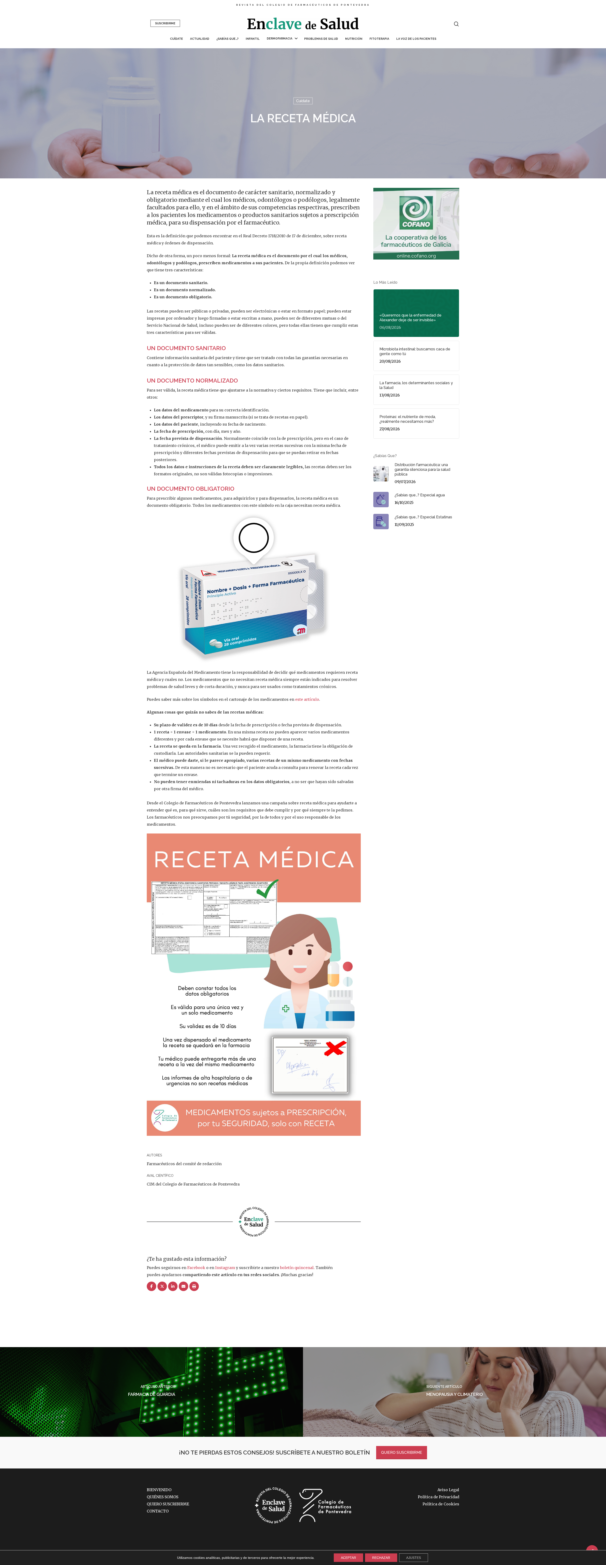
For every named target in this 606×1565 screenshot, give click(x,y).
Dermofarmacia (279, 38)
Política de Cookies (441, 1504)
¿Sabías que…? (227, 38)
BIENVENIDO (159, 1489)
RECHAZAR (381, 1558)
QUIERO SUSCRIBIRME (401, 1452)
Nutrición (353, 38)
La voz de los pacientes (416, 38)
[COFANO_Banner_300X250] (416, 261)
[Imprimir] (194, 1286)
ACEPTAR (348, 1558)
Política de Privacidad (438, 1496)
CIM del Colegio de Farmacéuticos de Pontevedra (193, 1184)
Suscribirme (165, 23)
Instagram (225, 1267)
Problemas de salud (321, 38)
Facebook (196, 1267)
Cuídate (176, 38)
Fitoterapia (379, 38)
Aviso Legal (448, 1489)
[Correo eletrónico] (183, 1286)
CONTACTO (158, 1511)
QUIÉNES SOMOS (162, 1496)
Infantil (253, 38)
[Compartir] (151, 1286)
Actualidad (199, 38)
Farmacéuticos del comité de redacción (184, 1163)
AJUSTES (413, 1558)
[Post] (162, 1286)
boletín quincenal (297, 1267)
